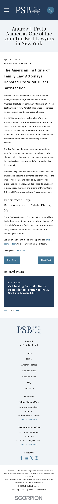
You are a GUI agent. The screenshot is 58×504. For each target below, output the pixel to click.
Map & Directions (29, 419)
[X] (31, 458)
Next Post (46, 260)
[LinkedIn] (26, 458)
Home (29, 358)
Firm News (20, 250)
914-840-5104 (29, 345)
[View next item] (17, 310)
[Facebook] (21, 458)
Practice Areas (29, 370)
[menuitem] (15, 489)
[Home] (28, 10)
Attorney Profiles (29, 364)
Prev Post (12, 260)
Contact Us (29, 388)
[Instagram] (36, 458)
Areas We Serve (29, 376)
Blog (29, 382)
